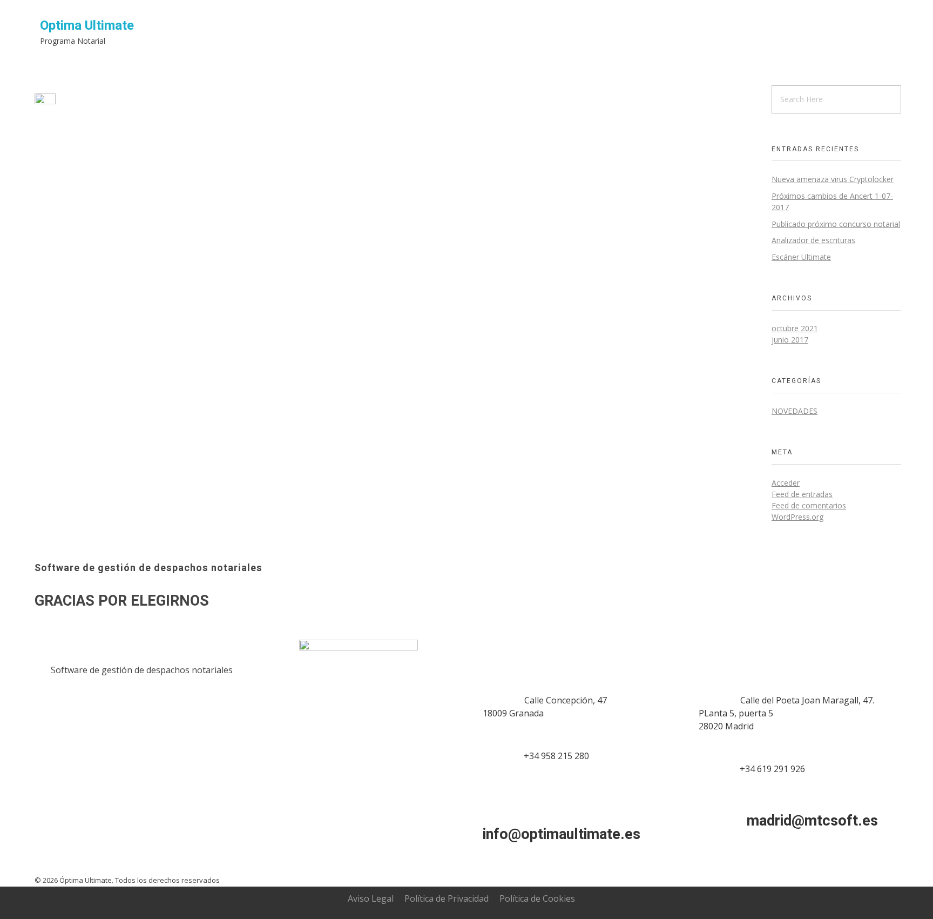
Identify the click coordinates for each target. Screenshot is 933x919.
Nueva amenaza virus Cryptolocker (833, 179)
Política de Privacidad (446, 898)
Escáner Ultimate (801, 257)
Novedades (794, 411)
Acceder (786, 483)
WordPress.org (797, 517)
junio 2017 (790, 339)
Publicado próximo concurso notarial (836, 224)
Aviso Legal (371, 898)
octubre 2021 (795, 328)
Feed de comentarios (809, 505)
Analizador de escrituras (813, 240)
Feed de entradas (802, 494)
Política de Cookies (537, 898)
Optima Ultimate (87, 25)
